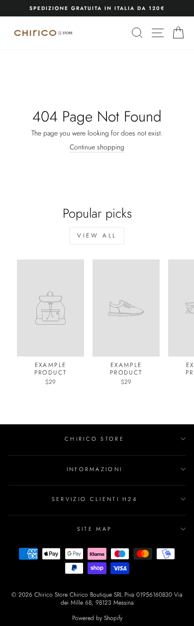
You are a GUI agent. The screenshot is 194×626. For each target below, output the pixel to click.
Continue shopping (97, 147)
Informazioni (95, 469)
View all (97, 235)
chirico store (94, 439)
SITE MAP (94, 529)
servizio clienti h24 (94, 499)
